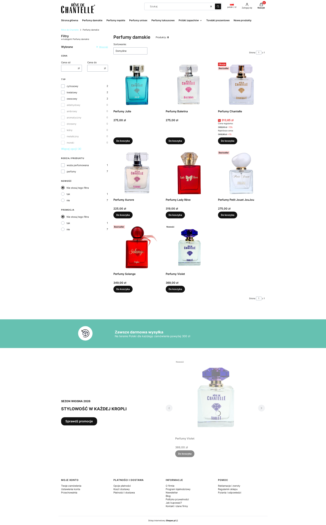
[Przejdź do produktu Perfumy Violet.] (189, 247)
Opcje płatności (122, 485)
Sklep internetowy (162, 520)
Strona (252, 52)
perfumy (71, 171)
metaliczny (73, 136)
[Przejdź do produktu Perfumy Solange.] (136, 247)
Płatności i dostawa (124, 492)
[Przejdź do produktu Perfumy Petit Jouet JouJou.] (241, 173)
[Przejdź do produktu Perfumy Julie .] (136, 84)
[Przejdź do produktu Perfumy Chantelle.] (241, 84)
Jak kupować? (174, 502)
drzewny (71, 123)
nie (68, 200)
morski (70, 142)
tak (68, 194)
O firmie (170, 485)
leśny (70, 130)
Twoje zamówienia (71, 485)
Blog (168, 495)
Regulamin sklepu (228, 489)
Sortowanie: (119, 44)
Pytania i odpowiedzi (229, 492)
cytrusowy (72, 86)
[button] (218, 6)
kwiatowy (72, 92)
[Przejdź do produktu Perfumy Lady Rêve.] (189, 173)
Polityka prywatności (177, 499)
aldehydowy (73, 105)
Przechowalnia (69, 492)
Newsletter (172, 492)
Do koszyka (123, 140)
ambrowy (72, 111)
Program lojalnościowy (178, 489)
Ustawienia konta (70, 489)
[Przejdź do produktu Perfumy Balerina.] (189, 84)
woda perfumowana (78, 165)
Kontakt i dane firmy (177, 506)
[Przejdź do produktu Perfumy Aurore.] (136, 173)
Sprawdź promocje (79, 421)
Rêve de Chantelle (70, 30)
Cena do (92, 62)
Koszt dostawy (121, 489)
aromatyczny (74, 117)
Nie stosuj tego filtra (78, 187)
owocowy (72, 98)
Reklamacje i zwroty (229, 485)
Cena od (65, 62)
